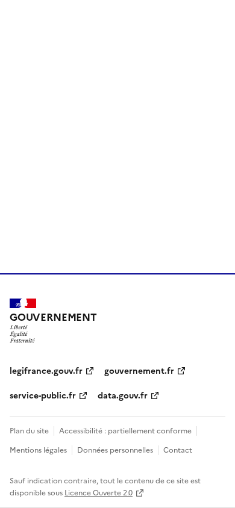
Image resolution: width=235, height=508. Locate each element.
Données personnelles (115, 449)
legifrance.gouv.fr (46, 370)
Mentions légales (38, 449)
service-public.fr (43, 395)
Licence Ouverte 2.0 (98, 492)
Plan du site (29, 430)
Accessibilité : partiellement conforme (125, 430)
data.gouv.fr (123, 395)
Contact (177, 449)
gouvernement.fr (139, 370)
